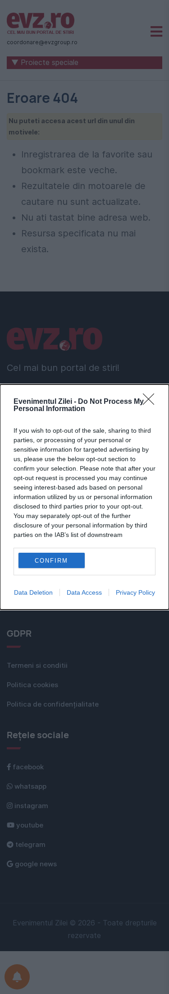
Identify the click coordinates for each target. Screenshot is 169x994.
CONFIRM (51, 560)
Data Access (84, 592)
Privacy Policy (135, 592)
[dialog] (84, 497)
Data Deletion (33, 592)
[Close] (151, 402)
